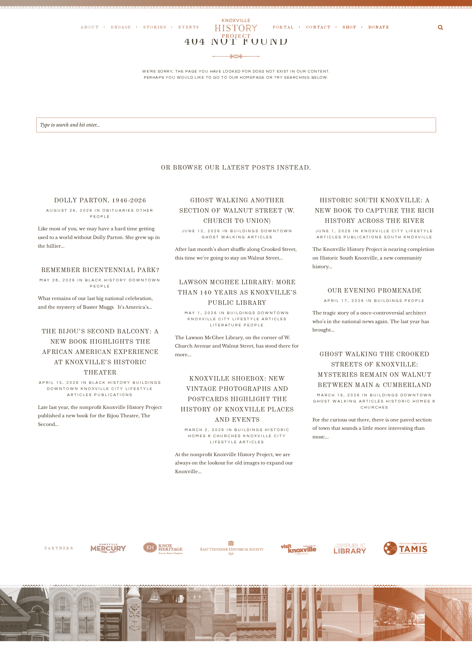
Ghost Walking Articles (237, 237)
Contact (318, 27)
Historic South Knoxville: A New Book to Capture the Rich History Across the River (374, 211)
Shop (349, 27)
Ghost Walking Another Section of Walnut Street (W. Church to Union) (237, 211)
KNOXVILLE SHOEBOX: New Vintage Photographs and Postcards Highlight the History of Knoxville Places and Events (237, 399)
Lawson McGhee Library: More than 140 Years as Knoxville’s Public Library (237, 292)
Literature (226, 325)
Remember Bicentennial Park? (100, 270)
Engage (121, 27)
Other (144, 210)
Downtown (277, 231)
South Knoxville (408, 237)
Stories (154, 27)
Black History (106, 280)
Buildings (244, 231)
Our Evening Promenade (375, 291)
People (100, 217)
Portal (283, 27)
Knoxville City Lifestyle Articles (237, 319)
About (89, 27)
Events (188, 27)
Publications (363, 237)
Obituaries (118, 210)
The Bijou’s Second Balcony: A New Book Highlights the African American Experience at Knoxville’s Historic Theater (100, 352)
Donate (378, 27)
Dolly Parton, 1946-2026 (100, 201)
